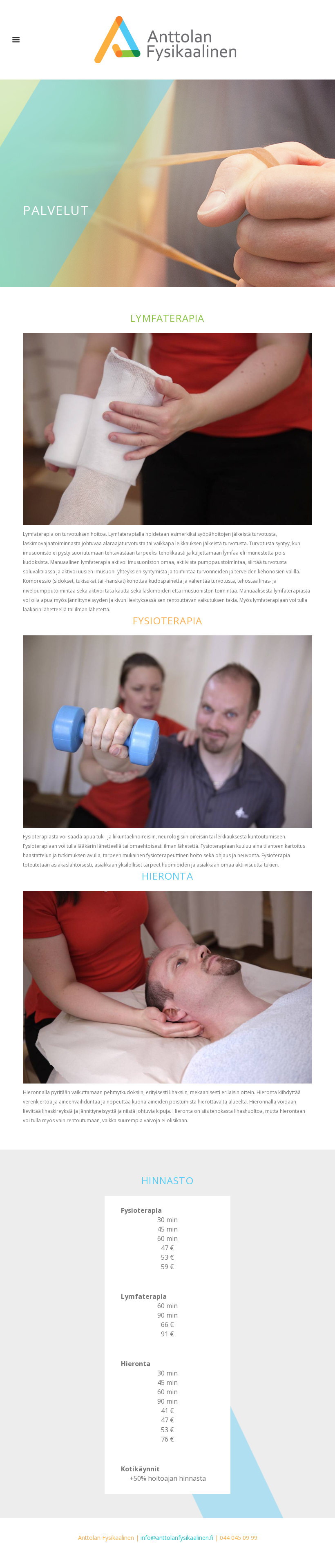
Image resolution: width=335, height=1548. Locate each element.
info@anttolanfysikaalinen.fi (177, 1537)
